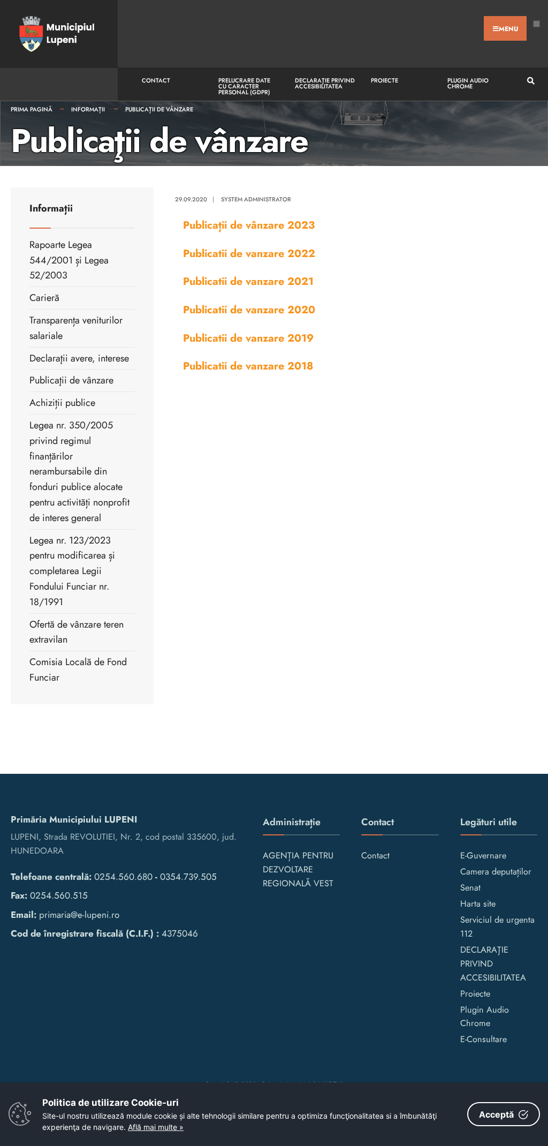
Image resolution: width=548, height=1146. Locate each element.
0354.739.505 (188, 876)
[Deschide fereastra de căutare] (529, 81)
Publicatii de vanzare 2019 (248, 337)
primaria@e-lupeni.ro (79, 914)
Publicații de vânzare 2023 (249, 224)
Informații (88, 109)
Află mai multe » (156, 1127)
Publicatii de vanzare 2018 (248, 365)
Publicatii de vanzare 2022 (249, 253)
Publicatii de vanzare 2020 (249, 309)
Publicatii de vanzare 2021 (248, 281)
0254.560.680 (123, 876)
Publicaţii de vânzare (159, 109)
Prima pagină (31, 109)
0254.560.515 (59, 895)
